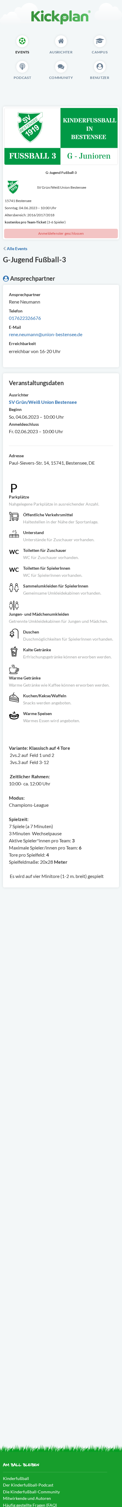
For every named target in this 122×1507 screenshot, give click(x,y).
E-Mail (15, 327)
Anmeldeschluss (24, 424)
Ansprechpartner (25, 294)
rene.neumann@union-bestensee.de (45, 334)
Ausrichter (19, 394)
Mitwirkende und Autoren (27, 1498)
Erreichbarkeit (22, 343)
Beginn (15, 409)
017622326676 (25, 318)
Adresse (16, 455)
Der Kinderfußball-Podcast (28, 1484)
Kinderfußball (16, 1478)
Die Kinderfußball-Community (31, 1491)
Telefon (16, 310)
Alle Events (16, 248)
